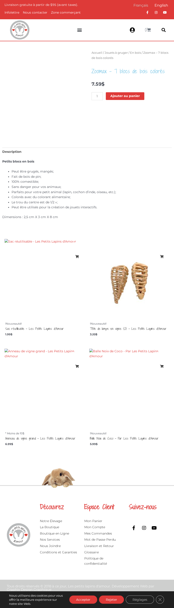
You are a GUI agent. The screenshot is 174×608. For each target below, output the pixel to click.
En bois (135, 52)
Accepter (83, 600)
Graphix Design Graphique (29, 589)
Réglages (140, 600)
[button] (79, 30)
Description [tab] (12, 151)
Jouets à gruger (116, 52)
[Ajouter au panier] (76, 256)
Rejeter (111, 600)
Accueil (97, 52)
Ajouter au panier (125, 96)
